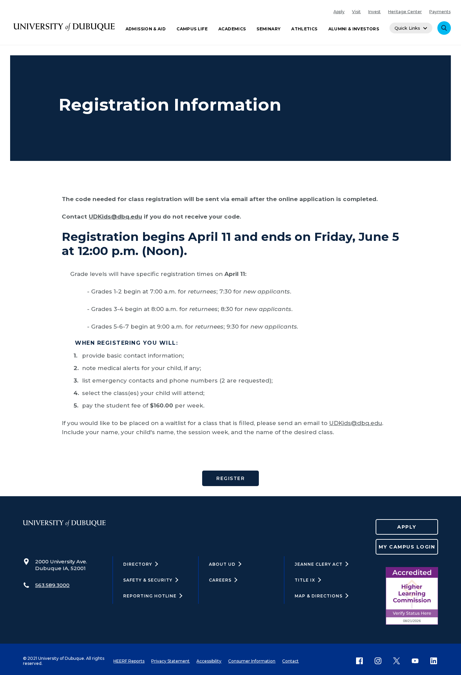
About (222, 564)
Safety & (147, 580)
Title (305, 580)
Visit (356, 11)
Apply (339, 11)
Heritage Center (405, 11)
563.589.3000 (52, 585)
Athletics (304, 28)
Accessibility (208, 661)
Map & (319, 595)
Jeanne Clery (319, 564)
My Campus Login (407, 547)
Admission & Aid (146, 28)
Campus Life (192, 28)
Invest (374, 11)
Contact (290, 661)
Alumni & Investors (353, 28)
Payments (440, 11)
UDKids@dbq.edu (115, 216)
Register (230, 478)
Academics (232, 28)
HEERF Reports (128, 661)
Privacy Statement (170, 661)
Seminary (268, 28)
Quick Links (407, 28)
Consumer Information (251, 661)
